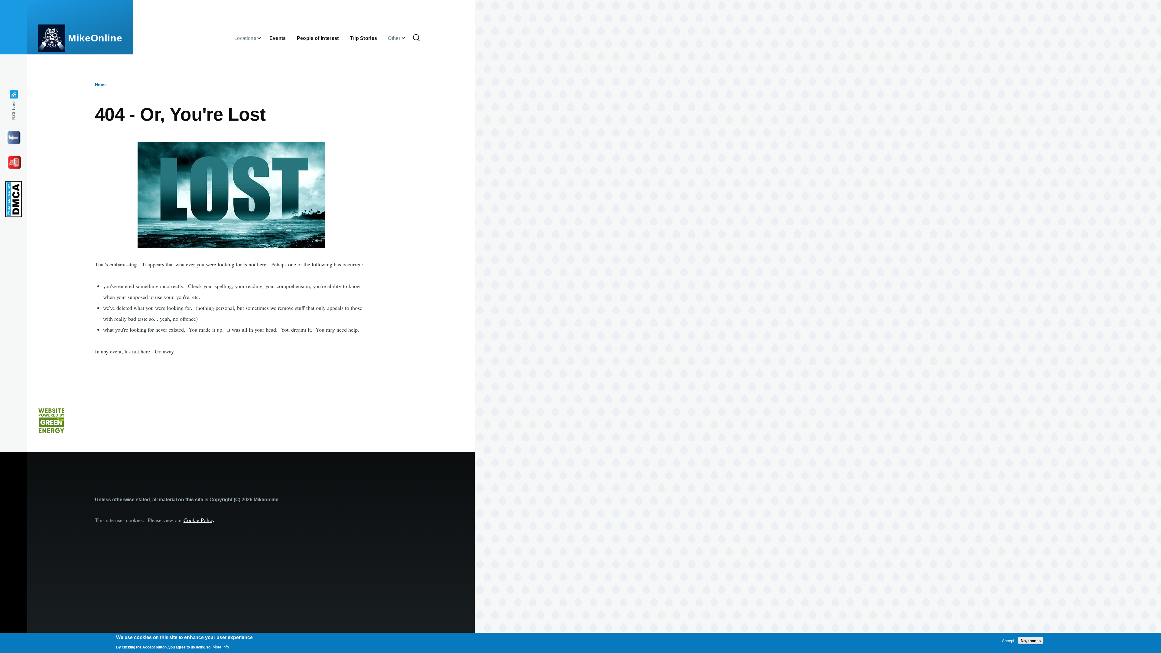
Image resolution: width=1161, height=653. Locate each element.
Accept (1008, 640)
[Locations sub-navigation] (262, 38)
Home (101, 84)
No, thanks (1031, 640)
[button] (231, 195)
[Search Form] (416, 38)
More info (221, 647)
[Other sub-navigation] (407, 38)
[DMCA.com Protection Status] (13, 199)
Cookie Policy (199, 520)
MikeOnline (95, 38)
